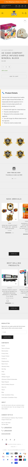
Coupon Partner (5, 356)
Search (3, 346)
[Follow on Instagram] (6, 440)
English (13, 446)
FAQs (3, 371)
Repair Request (5, 382)
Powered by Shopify (19, 450)
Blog (3, 392)
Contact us (4, 358)
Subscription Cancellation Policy (9, 397)
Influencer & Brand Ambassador (9, 379)
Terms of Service (6, 348)
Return (3, 389)
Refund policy (5, 351)
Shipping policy (5, 361)
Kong (9, 223)
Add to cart (14, 76)
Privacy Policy (5, 353)
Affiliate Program (6, 377)
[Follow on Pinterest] (10, 440)
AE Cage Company (7, 50)
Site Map (4, 369)
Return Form (5, 364)
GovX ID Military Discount (8, 384)
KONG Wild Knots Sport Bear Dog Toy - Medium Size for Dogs (9, 227)
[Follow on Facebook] (2, 440)
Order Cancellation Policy (8, 395)
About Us (4, 387)
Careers (3, 374)
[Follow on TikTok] (14, 440)
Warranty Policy (5, 366)
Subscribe (7, 337)
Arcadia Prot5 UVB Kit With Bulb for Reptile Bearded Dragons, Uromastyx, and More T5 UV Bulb (9, 293)
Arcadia (9, 287)
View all (14, 254)
